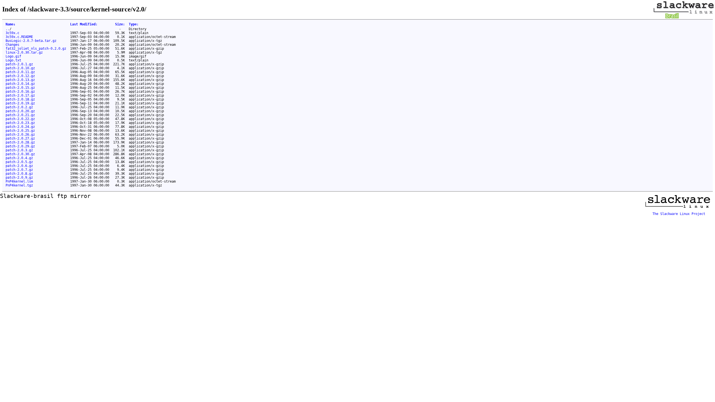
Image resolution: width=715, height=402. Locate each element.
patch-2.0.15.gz (20, 88)
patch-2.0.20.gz (20, 111)
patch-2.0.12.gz (20, 76)
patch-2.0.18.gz (20, 99)
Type (134, 24)
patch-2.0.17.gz (20, 95)
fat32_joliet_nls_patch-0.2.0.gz (36, 49)
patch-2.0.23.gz (20, 123)
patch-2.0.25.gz (20, 131)
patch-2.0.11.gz (20, 72)
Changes (12, 45)
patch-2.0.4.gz (19, 158)
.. (7, 29)
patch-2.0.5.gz (19, 162)
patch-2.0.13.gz (20, 80)
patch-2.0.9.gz (19, 178)
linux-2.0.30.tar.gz (24, 52)
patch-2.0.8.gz (19, 174)
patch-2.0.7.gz (19, 170)
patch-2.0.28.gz (20, 142)
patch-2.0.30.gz (20, 154)
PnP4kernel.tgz (19, 185)
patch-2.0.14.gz (20, 84)
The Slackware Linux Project (678, 214)
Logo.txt (13, 60)
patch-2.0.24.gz (20, 127)
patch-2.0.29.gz (20, 146)
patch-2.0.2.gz (19, 107)
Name (10, 24)
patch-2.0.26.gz (20, 135)
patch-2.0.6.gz (19, 166)
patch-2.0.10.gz (20, 68)
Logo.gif (13, 56)
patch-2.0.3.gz (19, 150)
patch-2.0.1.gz (19, 64)
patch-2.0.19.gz (20, 103)
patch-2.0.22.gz (20, 119)
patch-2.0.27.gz (20, 138)
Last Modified (83, 24)
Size (120, 24)
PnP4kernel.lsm (19, 181)
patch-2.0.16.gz (20, 92)
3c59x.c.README (19, 37)
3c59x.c (12, 33)
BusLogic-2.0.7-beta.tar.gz (31, 41)
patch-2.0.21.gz (20, 115)
